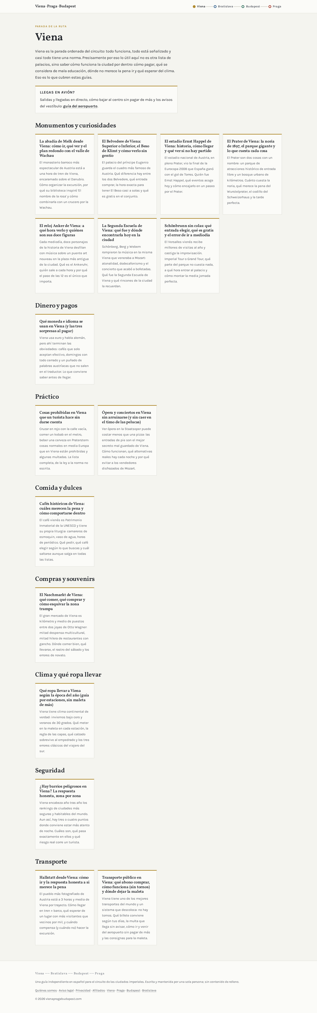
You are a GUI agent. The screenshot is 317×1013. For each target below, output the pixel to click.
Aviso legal (66, 990)
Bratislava (149, 990)
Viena (111, 990)
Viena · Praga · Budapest (55, 6)
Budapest (133, 990)
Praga (121, 990)
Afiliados (99, 990)
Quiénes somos (46, 990)
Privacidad (83, 990)
